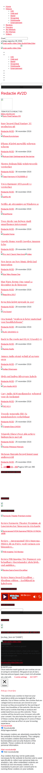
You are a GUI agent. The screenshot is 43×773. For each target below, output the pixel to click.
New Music (5, 256)
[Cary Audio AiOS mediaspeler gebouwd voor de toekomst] (9, 386)
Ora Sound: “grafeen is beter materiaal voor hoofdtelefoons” (21, 320)
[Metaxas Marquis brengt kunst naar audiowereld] (12, 446)
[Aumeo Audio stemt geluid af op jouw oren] (7, 349)
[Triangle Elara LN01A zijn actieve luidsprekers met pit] (11, 426)
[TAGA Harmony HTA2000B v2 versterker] (14, 176)
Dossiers (9, 27)
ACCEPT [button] (34, 677)
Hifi (12, 11)
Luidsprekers (6, 429)
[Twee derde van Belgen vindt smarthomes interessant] (6, 214)
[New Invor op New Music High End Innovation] (16, 254)
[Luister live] (5, 597)
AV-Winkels (11, 29)
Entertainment (16, 22)
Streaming (15, 18)
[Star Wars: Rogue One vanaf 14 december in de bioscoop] (10, 274)
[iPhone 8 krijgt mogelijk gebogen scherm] (10, 136)
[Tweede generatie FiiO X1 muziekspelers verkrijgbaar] (6, 406)
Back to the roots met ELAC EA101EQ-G (21, 339)
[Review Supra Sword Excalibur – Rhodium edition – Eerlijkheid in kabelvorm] (14, 570)
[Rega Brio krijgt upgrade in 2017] (8, 294)
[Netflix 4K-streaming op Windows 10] (6, 197)
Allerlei (4, 216)
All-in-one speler (8, 389)
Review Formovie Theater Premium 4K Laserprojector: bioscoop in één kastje (21, 525)
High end (14, 13)
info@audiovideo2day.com (12, 662)
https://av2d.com (8, 114)
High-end (5, 536)
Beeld (13, 15)
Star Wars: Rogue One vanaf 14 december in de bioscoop (16, 283)
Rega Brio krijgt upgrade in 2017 (17, 301)
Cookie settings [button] (20, 677)
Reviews (9, 25)
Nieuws (9, 9)
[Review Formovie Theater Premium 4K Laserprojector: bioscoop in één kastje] (16, 515)
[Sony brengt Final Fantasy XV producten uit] (11, 116)
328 (5, 467)
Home (8, 6)
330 (11, 467)
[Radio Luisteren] (39, 597)
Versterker (5, 159)
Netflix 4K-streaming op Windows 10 (20, 203)
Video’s (9, 34)
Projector (5, 518)
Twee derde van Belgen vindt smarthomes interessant (16, 223)
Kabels (4, 371)
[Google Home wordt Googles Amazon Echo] (7, 234)
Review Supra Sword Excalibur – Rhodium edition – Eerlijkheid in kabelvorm (18, 580)
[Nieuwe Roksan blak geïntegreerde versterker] (18, 156)
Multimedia (15, 20)
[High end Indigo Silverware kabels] (9, 369)
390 (16, 467)
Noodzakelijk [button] (6, 725)
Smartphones (6, 138)
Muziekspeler (6, 409)
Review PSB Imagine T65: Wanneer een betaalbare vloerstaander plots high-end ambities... (21, 562)
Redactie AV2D (7, 131)
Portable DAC (7, 351)
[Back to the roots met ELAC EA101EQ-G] (9, 332)
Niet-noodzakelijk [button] (8, 749)
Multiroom (5, 236)
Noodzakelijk (9, 728)
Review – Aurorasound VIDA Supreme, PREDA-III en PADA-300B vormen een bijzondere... (20, 543)
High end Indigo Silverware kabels (19, 376)
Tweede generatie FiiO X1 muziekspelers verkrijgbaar (15, 415)
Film (3, 277)
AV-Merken (10, 32)
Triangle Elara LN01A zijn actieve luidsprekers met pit (18, 435)
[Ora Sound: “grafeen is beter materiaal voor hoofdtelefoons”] (6, 311)
